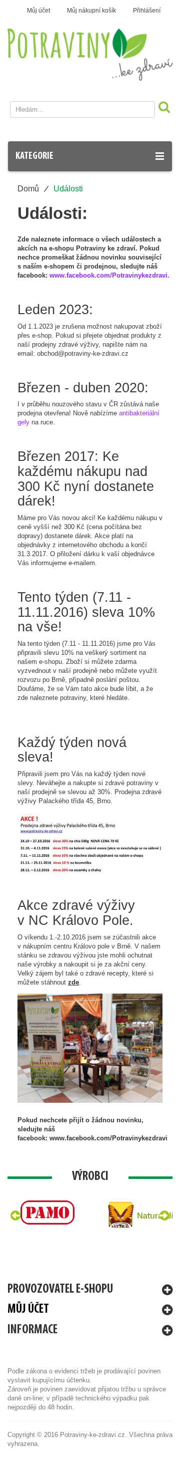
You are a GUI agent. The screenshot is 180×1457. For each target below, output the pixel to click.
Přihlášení (146, 10)
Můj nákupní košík (91, 10)
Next (165, 1215)
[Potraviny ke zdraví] (90, 55)
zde (73, 982)
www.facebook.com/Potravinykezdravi (109, 1138)
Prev (15, 1215)
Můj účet (38, 10)
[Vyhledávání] (163, 109)
